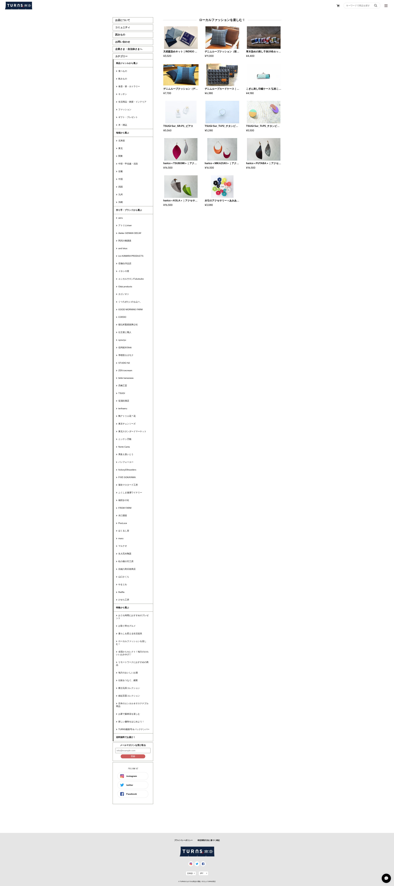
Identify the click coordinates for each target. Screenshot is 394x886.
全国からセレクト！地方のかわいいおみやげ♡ (132, 653)
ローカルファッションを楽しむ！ (131, 642)
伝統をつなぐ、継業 (128, 680)
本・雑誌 (122, 125)
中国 (120, 179)
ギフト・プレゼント (128, 117)
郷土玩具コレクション (129, 688)
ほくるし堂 (123, 530)
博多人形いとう (125, 454)
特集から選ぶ (122, 607)
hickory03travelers (127, 469)
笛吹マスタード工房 (128, 485)
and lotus (122, 248)
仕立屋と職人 (124, 332)
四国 (120, 187)
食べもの (122, 71)
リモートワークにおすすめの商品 (132, 663)
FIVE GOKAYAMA (127, 477)
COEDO (122, 317)
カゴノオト (123, 294)
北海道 (121, 140)
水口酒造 (122, 515)
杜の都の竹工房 (125, 561)
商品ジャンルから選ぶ (127, 63)
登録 (133, 756)
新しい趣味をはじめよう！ (131, 721)
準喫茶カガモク (125, 355)
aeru (120, 218)
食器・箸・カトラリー (129, 86)
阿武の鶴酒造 (124, 240)
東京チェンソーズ (127, 423)
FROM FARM (124, 508)
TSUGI (121, 393)
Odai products (125, 286)
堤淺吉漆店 (123, 401)
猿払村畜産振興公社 (128, 324)
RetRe (121, 592)
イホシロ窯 (123, 271)
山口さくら (123, 576)
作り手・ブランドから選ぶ (129, 210)
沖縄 (120, 202)
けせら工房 (123, 599)
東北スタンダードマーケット (132, 431)
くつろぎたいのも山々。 (130, 302)
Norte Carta (124, 447)
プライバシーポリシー (183, 840)
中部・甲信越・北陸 (128, 163)
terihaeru (122, 408)
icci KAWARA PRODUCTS (130, 256)
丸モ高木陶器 (124, 553)
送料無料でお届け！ (125, 737)
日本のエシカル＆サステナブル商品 (132, 704)
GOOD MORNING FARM (130, 309)
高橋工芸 (122, 385)
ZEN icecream (125, 370)
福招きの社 (123, 500)
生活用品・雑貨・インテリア (132, 102)
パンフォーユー (125, 462)
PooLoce (122, 523)
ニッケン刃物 (124, 439)
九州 (120, 194)
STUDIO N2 (124, 363)
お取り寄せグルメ (127, 626)
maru (120, 538)
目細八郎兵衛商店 (127, 569)
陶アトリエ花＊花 (127, 416)
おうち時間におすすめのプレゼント (132, 616)
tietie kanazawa (125, 378)
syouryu (122, 340)
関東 (120, 156)
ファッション (124, 109)
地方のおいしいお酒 (128, 672)
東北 (120, 148)
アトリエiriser (125, 225)
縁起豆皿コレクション (129, 695)
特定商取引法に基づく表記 (209, 840)
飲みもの (122, 78)
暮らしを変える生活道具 (130, 633)
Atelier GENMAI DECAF (129, 233)
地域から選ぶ (122, 132)
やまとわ (122, 584)
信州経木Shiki (125, 347)
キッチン (122, 94)
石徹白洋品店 (124, 263)
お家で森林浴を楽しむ (129, 714)
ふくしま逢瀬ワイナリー (130, 492)
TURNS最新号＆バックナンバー (133, 729)
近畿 (120, 171)
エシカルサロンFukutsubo (131, 279)
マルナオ (122, 546)
